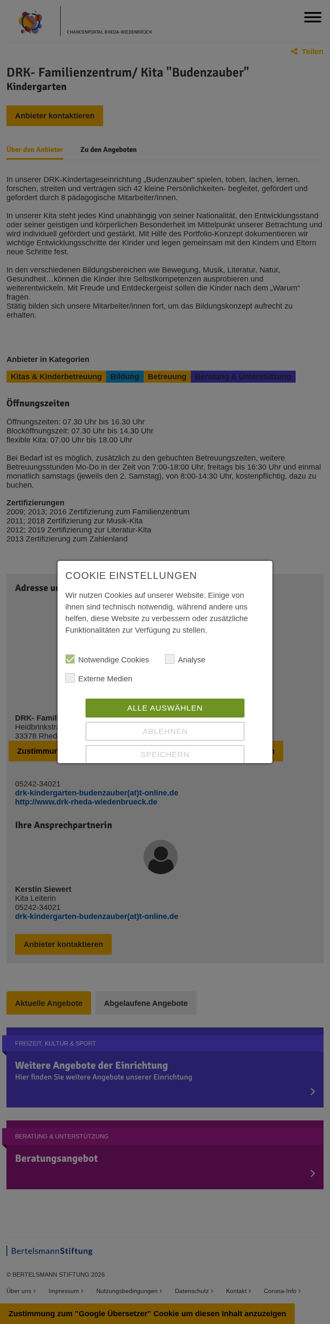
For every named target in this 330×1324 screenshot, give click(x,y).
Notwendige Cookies (113, 660)
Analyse (191, 660)
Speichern (165, 754)
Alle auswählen (165, 708)
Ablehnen (165, 731)
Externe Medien (105, 678)
